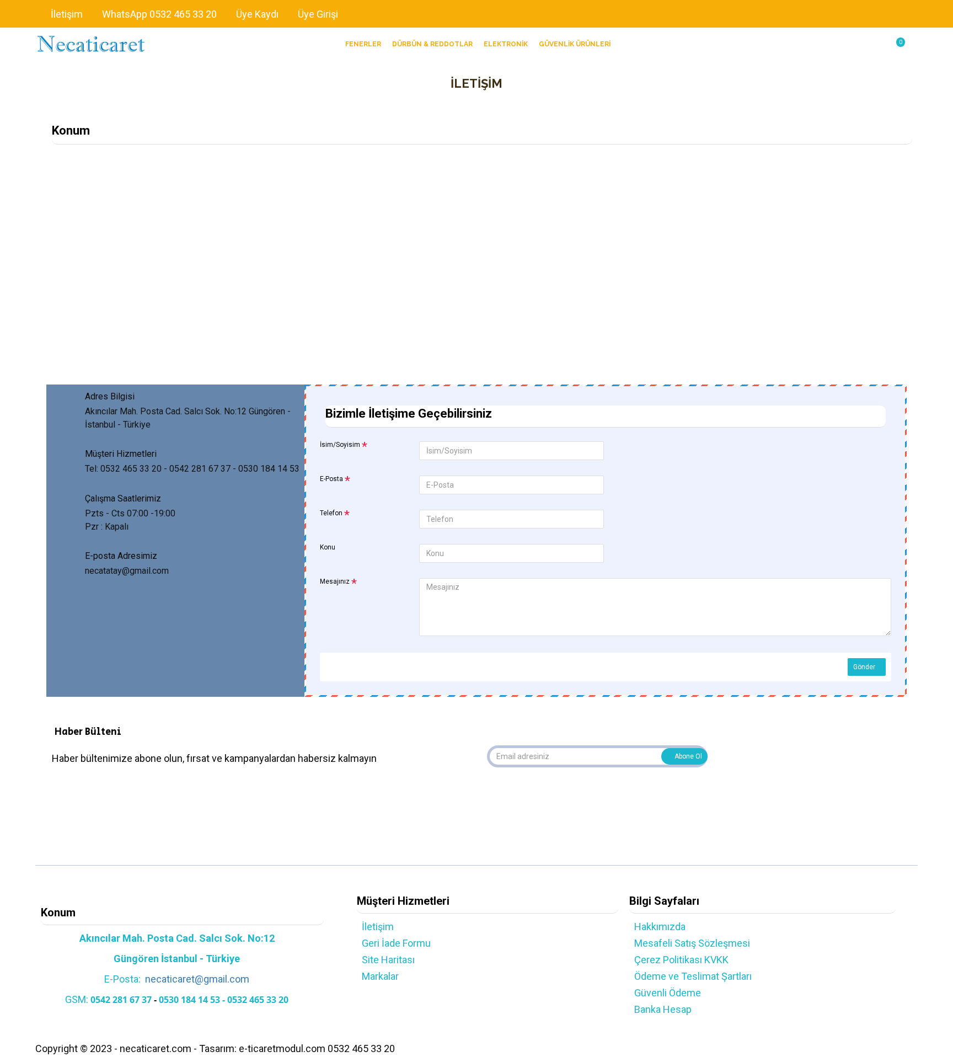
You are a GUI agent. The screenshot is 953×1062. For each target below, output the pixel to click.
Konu (327, 547)
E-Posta (331, 479)
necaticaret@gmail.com (197, 979)
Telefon (331, 513)
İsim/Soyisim (340, 445)
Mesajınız (335, 581)
